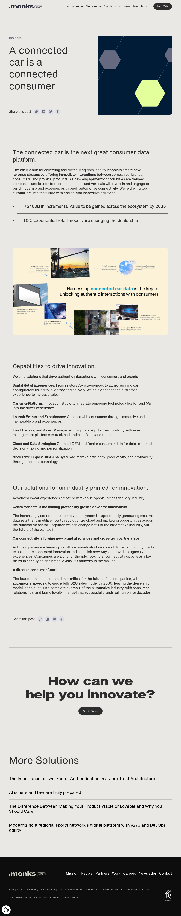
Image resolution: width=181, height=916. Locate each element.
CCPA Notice (91, 889)
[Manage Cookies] (6, 909)
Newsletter (147, 873)
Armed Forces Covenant (111, 889)
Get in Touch (90, 711)
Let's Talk (162, 6)
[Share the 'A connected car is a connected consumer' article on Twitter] (51, 112)
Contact (165, 873)
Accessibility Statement (71, 889)
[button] (75, 6)
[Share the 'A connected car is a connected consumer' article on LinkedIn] (43, 112)
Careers (129, 873)
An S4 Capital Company (137, 889)
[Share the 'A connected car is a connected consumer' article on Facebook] (58, 112)
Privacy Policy (15, 889)
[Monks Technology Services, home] (27, 873)
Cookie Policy (31, 889)
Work (116, 873)
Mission (72, 873)
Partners (102, 873)
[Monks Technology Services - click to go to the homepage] (26, 6)
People (87, 873)
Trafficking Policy (49, 889)
